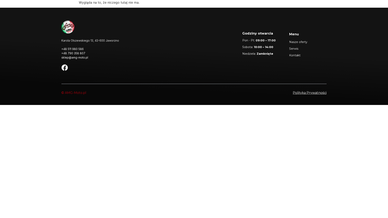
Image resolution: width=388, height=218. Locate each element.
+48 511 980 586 (72, 49)
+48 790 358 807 (73, 53)
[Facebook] (64, 67)
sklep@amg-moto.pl (74, 57)
